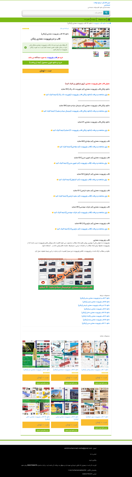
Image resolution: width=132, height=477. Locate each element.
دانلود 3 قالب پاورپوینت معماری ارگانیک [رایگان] (96, 316)
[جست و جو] (106, 13)
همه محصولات (102, 20)
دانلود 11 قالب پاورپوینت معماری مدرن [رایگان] (96, 323)
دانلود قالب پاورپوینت (99, 23)
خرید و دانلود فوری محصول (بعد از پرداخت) (45, 62)
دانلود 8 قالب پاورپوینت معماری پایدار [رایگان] (96, 320)
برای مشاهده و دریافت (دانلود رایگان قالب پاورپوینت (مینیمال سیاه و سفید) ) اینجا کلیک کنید (75, 111)
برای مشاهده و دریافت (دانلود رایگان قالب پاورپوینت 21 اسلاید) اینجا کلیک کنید (80, 130)
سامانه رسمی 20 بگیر (109, 19)
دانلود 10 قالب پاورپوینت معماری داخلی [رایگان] (96, 312)
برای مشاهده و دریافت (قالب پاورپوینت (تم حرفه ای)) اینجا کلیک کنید (83, 147)
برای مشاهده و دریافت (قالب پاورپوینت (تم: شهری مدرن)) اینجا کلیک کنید (81, 163)
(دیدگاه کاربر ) (64, 29)
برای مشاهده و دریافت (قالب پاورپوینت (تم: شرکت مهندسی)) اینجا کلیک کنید (80, 212)
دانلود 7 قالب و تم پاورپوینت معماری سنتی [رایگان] (95, 298)
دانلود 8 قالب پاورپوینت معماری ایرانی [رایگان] (96, 302)
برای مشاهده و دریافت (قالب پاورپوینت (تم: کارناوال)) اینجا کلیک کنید (83, 179)
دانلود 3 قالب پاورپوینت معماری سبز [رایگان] (97, 309)
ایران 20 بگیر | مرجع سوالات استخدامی (102, 4)
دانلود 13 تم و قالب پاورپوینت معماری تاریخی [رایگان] (94, 305)
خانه (108, 23)
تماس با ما (86, 20)
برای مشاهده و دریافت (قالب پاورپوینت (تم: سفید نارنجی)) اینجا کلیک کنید (81, 196)
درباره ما (93, 20)
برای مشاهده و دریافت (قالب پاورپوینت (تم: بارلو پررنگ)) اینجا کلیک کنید (82, 229)
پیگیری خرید (92, 460)
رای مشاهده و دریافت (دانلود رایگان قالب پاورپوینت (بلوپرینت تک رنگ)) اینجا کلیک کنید (76, 94)
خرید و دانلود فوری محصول (101, 383)
